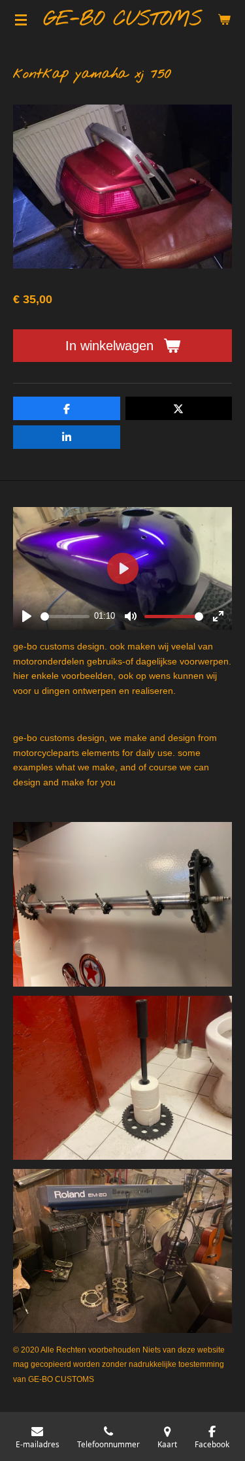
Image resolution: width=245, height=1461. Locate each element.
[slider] (65, 616)
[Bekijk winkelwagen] (224, 20)
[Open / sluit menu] (21, 20)
